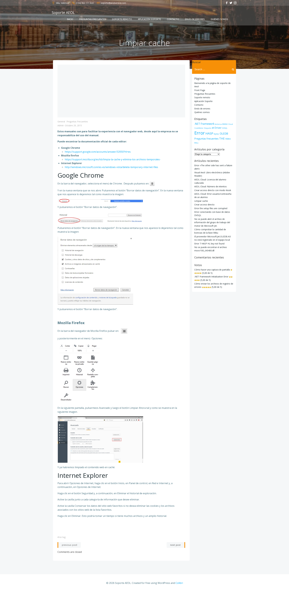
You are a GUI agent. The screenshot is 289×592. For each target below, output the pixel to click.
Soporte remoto (122, 19)
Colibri (179, 583)
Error (199, 133)
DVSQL (224, 128)
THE (222, 138)
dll (213, 127)
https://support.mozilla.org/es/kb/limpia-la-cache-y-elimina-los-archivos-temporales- (113, 159)
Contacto (173, 19)
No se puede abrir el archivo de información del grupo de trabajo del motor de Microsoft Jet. (212, 222)
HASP (209, 133)
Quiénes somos (219, 19)
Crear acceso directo (204, 204)
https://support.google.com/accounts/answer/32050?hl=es (98, 151)
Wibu (196, 143)
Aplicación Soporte (149, 19)
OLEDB (224, 133)
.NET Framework (204, 124)
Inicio (70, 19)
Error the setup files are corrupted (210, 208)
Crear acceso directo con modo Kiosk (212, 190)
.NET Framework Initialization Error (211, 276)
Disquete (207, 128)
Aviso (225, 123)
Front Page (199, 90)
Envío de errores (195, 19)
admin (60, 125)
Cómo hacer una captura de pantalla (212, 269)
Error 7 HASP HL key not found (209, 243)
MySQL (216, 134)
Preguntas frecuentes (92, 19)
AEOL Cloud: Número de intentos (210, 186)
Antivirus (218, 124)
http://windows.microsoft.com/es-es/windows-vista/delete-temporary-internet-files (111, 167)
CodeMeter (199, 128)
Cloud (230, 124)
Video (228, 138)
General (61, 121)
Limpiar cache (201, 200)
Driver (218, 127)
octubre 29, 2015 (73, 125)
